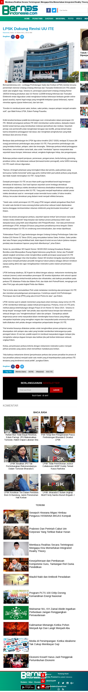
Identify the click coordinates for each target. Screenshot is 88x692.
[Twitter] (22, 37)
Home (27, 19)
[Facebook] (13, 37)
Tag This (8, 372)
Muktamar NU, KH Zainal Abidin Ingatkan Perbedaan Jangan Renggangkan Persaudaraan (52, 612)
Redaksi (24, 682)
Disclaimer (38, 682)
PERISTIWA (37, 19)
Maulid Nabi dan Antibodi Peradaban (49, 576)
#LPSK (31, 372)
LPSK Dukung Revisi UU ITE (28, 29)
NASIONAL (60, 19)
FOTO (70, 19)
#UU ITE (49, 372)
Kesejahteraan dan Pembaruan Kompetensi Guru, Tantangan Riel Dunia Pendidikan (51, 563)
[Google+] (17, 37)
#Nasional (40, 372)
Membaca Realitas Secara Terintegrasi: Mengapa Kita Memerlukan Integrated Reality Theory (51, 547)
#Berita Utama (21, 372)
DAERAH (49, 19)
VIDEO (79, 19)
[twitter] (54, 10)
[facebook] (48, 10)
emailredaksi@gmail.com (56, 686)
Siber (31, 682)
